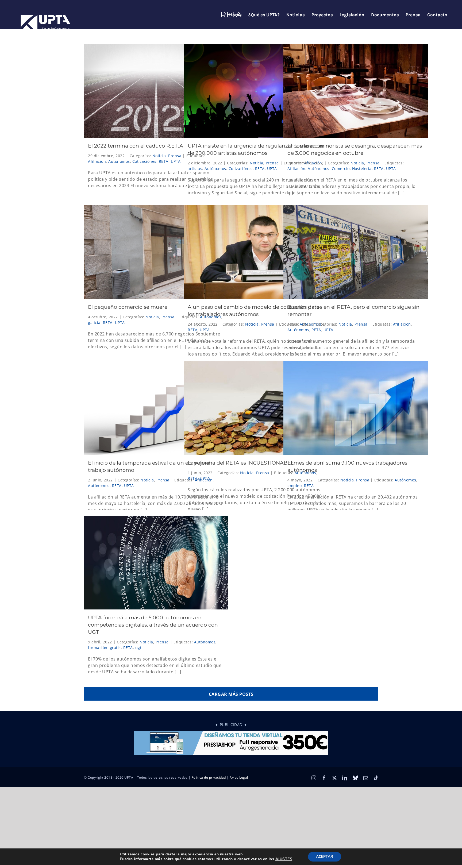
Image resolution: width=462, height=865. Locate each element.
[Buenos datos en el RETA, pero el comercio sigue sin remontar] (355, 252)
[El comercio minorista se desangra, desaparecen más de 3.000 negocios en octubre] (355, 91)
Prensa (174, 155)
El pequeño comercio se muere (127, 307)
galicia (94, 322)
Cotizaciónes (144, 161)
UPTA (176, 161)
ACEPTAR (324, 856)
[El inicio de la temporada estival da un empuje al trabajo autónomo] (156, 408)
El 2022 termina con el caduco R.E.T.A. (136, 146)
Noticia (159, 155)
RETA (163, 161)
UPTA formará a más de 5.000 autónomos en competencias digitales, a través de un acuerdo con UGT (153, 625)
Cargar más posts (231, 694)
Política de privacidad (208, 777)
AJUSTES (283, 859)
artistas (195, 168)
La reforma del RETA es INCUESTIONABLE (241, 463)
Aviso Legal (239, 777)
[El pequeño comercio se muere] (156, 252)
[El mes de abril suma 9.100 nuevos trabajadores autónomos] (355, 408)
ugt (138, 647)
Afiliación (97, 161)
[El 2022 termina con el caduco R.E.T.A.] (156, 91)
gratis (115, 647)
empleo (294, 485)
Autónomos (119, 161)
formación (97, 647)
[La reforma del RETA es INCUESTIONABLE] (256, 408)
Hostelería (362, 168)
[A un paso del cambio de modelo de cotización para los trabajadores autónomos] (256, 252)
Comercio (341, 168)
